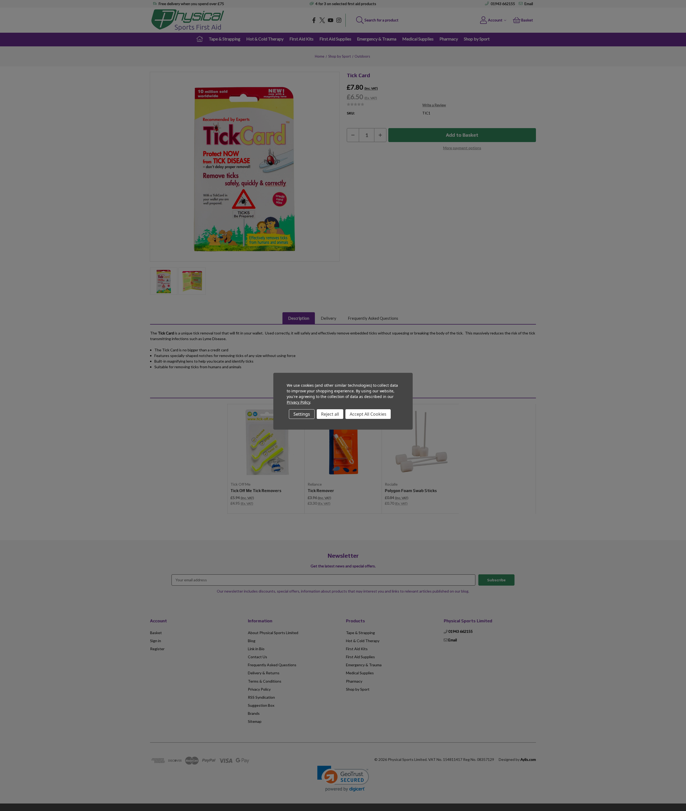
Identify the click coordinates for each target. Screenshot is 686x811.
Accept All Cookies (368, 414)
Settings (301, 414)
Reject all (330, 414)
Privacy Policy (298, 402)
